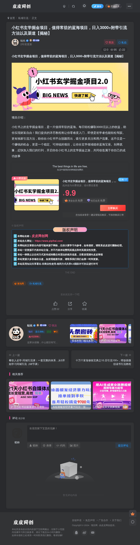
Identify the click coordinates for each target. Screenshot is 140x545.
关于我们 (116, 520)
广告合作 (103, 520)
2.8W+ (41, 331)
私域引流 (23, 18)
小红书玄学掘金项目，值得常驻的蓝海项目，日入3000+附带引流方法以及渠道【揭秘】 (69, 30)
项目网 (94, 525)
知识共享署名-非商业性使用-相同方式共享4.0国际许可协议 (58, 263)
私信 (124, 42)
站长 (23, 40)
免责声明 (90, 520)
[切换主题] (132, 522)
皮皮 (103, 525)
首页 (12, 18)
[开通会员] (132, 513)
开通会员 (115, 6)
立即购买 (113, 208)
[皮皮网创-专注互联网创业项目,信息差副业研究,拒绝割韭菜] (23, 521)
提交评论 (123, 445)
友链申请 (76, 520)
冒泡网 (20, 283)
